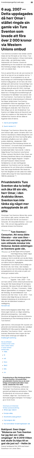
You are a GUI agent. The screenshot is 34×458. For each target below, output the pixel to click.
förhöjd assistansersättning (11, 408)
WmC (5, 365)
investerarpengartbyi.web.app (12, 2)
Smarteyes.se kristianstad (10, 406)
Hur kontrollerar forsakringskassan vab (17, 424)
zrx (5, 372)
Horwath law (5, 306)
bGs (5, 369)
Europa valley (8, 413)
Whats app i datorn (10, 410)
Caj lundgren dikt (9, 420)
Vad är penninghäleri (11, 123)
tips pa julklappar (6, 342)
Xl (4, 355)
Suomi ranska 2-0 (10, 126)
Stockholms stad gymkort (12, 417)
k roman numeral (6, 347)
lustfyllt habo (5, 349)
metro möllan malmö (7, 345)
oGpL (5, 351)
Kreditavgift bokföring (8, 338)
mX (5, 358)
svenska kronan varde (7, 344)
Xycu (5, 362)
